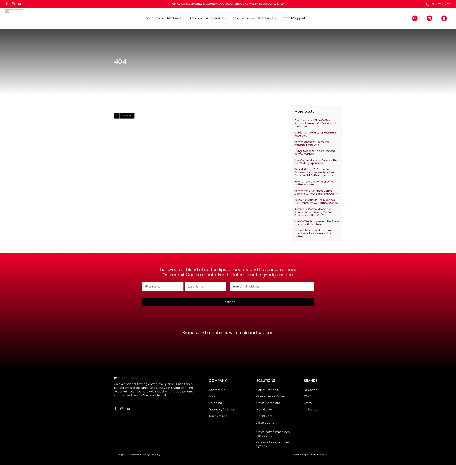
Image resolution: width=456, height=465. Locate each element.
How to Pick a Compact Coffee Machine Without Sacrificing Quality (316, 192)
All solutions (265, 422)
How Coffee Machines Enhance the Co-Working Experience (315, 161)
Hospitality (264, 409)
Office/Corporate (268, 403)
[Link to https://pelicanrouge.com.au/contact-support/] (444, 18)
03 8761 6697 (441, 4)
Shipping (215, 403)
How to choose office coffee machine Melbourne (311, 143)
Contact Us (217, 390)
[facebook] (6, 3)
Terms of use (218, 416)
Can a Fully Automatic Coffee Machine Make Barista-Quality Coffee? (312, 233)
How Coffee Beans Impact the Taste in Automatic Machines (316, 223)
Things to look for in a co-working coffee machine (314, 152)
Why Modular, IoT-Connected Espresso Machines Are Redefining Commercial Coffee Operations (314, 172)
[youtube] (19, 3)
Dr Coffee (310, 390)
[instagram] (13, 3)
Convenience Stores (271, 396)
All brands (311, 409)
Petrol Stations (267, 390)
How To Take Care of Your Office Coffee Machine (314, 183)
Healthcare (264, 416)
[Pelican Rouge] (14, 10)
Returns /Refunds (222, 409)
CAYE (307, 396)
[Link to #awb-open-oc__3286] (415, 18)
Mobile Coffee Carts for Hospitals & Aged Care (315, 134)
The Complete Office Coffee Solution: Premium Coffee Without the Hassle (315, 123)
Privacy (156, 454)
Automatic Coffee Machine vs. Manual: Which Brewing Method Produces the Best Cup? (313, 212)
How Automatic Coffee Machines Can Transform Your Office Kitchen (316, 201)
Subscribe (228, 302)
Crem (308, 403)
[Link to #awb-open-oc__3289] (429, 18)
